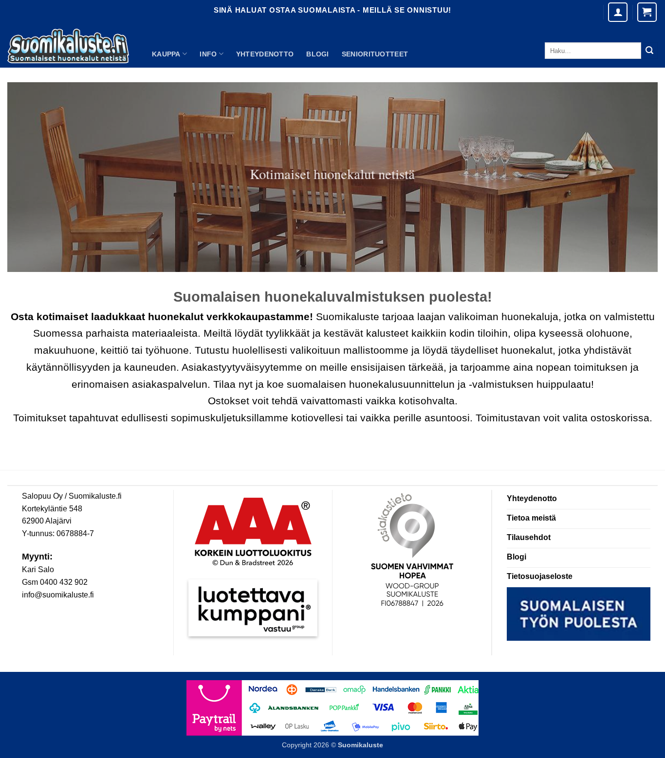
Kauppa (166, 54)
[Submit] (649, 50)
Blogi (317, 54)
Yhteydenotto (265, 54)
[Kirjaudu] (618, 12)
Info (208, 54)
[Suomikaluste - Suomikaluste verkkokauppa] (68, 46)
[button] (647, 12)
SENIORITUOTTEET (375, 54)
